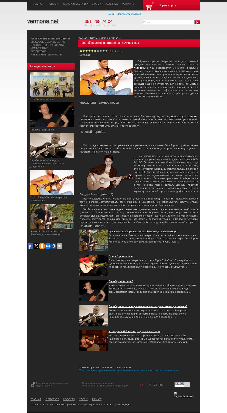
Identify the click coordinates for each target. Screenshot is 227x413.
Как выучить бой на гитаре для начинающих (134, 331)
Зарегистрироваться (129, 13)
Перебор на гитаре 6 (42, 129)
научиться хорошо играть (182, 116)
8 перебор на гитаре (121, 256)
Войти (111, 13)
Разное (97, 399)
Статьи (94, 37)
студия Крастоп (44, 386)
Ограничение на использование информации (105, 386)
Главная (82, 37)
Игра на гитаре (109, 37)
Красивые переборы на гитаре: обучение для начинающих (143, 231)
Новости (69, 399)
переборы (140, 67)
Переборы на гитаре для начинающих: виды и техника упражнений (47, 163)
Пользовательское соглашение (98, 383)
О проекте (52, 399)
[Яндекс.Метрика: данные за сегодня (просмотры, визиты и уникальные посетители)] (183, 395)
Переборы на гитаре (42, 99)
